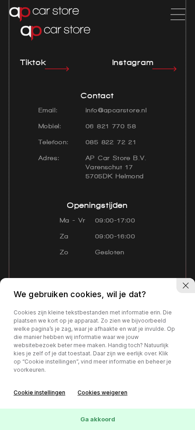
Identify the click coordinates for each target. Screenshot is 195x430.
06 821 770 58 (111, 126)
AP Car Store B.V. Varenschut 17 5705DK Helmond (116, 167)
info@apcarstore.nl (116, 110)
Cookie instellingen (39, 392)
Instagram (133, 62)
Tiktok (33, 62)
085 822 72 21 (111, 142)
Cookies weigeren (102, 392)
